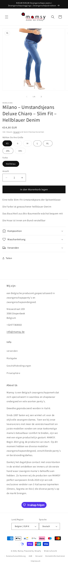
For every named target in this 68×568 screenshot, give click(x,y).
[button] (6, 17)
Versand (16, 132)
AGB (30, 556)
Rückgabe (12, 358)
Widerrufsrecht (50, 551)
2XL (8, 150)
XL (47, 143)
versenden (12, 350)
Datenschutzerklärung (16, 556)
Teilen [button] (9, 258)
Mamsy (21, 551)
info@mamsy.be (16, 331)
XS (7, 143)
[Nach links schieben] (26, 96)
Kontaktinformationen (55, 556)
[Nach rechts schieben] (41, 96)
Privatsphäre (13, 373)
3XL (22, 151)
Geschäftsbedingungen (19, 365)
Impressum (35, 561)
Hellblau (11, 163)
